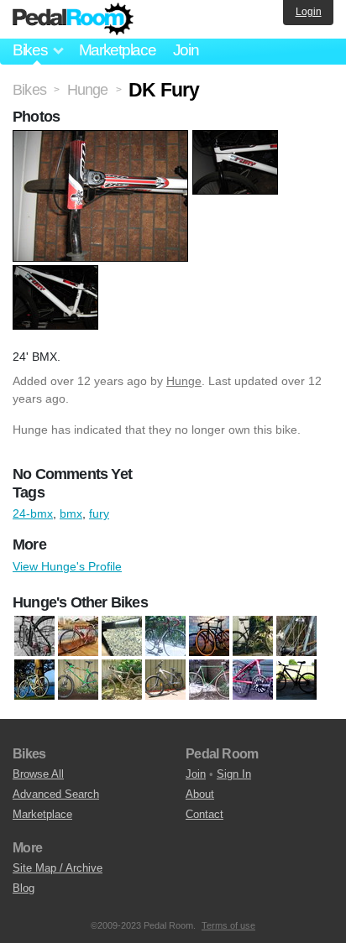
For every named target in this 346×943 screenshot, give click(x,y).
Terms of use (228, 925)
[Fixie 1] (122, 636)
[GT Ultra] (34, 679)
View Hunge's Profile (67, 566)
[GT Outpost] (253, 636)
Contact (204, 814)
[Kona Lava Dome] (78, 679)
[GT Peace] (296, 636)
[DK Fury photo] (102, 138)
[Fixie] (209, 679)
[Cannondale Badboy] (34, 636)
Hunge (184, 381)
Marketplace (117, 50)
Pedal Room (73, 19)
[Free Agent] (253, 679)
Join (186, 50)
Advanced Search (56, 794)
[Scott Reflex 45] (165, 679)
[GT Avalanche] (296, 679)
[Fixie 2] (165, 636)
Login (309, 12)
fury (99, 513)
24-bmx (33, 513)
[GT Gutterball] (209, 636)
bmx (71, 513)
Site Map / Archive (57, 868)
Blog (23, 888)
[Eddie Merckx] (78, 636)
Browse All (38, 774)
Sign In (234, 774)
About (200, 794)
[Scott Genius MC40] (122, 679)
